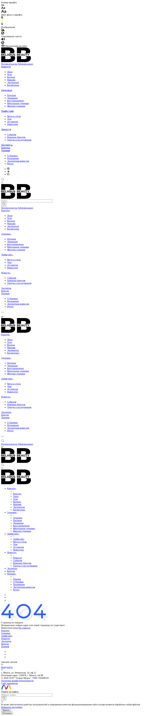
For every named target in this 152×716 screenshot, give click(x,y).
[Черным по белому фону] (2, 18)
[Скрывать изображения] (2, 33)
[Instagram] (8, 169)
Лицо (10, 72)
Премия (5, 150)
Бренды (5, 147)
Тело (9, 74)
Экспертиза (13, 82)
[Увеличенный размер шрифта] (3, 12)
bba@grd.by (7, 667)
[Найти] (3, 204)
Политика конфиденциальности (17, 680)
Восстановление (15, 100)
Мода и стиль (14, 116)
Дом (9, 119)
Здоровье (6, 90)
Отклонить (7, 713)
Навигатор (12, 124)
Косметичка (13, 85)
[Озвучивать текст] (3, 40)
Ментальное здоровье (18, 103)
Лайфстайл (7, 111)
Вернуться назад (9, 628)
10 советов (12, 121)
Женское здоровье (16, 106)
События (11, 134)
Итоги (10, 163)
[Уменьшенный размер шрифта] (2, 5)
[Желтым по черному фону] (2, 21)
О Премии (12, 155)
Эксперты (7, 145)
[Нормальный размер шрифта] (3, 8)
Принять (6, 710)
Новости (6, 129)
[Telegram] (8, 171)
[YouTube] (8, 174)
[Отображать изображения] (3, 30)
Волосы (11, 77)
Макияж (11, 80)
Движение (12, 98)
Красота (6, 66)
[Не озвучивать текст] (2, 43)
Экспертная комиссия (18, 161)
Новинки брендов (16, 137)
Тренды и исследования (19, 140)
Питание (11, 95)
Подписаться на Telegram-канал (17, 64)
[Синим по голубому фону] (2, 24)
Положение (13, 158)
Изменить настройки (11, 707)
